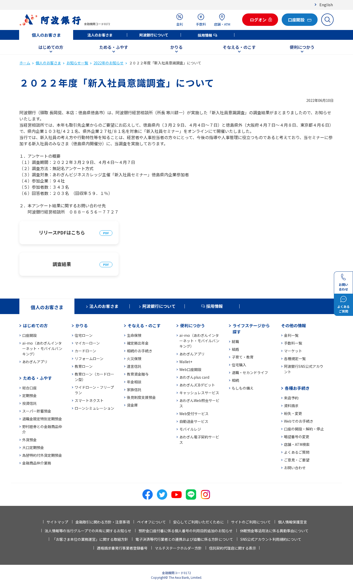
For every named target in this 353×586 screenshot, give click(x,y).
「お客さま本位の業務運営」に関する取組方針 (90, 539)
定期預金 (29, 395)
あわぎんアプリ (35, 361)
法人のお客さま (100, 34)
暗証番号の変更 (296, 436)
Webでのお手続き (298, 421)
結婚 (235, 349)
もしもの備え (243, 388)
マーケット (293, 350)
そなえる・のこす (239, 47)
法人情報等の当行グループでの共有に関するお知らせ (88, 530)
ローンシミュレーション (94, 408)
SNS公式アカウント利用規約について (270, 539)
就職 (235, 341)
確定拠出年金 (138, 343)
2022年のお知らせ (109, 62)
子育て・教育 (243, 357)
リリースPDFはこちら (62, 232)
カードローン (85, 350)
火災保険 (134, 358)
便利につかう (302, 47)
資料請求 (291, 405)
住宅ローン (84, 335)
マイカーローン (87, 343)
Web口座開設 (190, 369)
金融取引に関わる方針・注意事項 (102, 521)
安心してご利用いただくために (198, 521)
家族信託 (134, 389)
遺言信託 (134, 366)
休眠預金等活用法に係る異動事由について (274, 530)
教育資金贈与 (138, 374)
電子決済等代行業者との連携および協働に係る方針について (184, 539)
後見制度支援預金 (141, 397)
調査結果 (61, 264)
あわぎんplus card (194, 377)
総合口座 (29, 387)
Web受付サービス (194, 413)
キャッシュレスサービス (199, 392)
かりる (176, 47)
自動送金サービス (193, 421)
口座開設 (29, 335)
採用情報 (205, 35)
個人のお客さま (46, 35)
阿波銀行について (153, 34)
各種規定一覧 (295, 358)
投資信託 (29, 403)
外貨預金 (29, 439)
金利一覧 (291, 335)
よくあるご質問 (296, 452)
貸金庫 (132, 405)
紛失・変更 (293, 413)
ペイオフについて (151, 521)
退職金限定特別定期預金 (42, 418)
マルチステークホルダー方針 (178, 548)
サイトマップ (57, 521)
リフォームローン (89, 358)
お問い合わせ (295, 467)
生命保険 (134, 335)
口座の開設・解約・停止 (304, 428)
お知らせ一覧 (77, 62)
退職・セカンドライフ (250, 372)
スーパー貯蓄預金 (36, 411)
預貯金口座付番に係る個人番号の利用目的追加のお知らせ (186, 530)
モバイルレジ (190, 429)
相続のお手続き (139, 350)
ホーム (24, 62)
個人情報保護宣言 (292, 521)
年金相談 (134, 381)
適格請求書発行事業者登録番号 (122, 548)
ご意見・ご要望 (296, 459)
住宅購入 (239, 364)
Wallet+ (185, 361)
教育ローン (84, 366)
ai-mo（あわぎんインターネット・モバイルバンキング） (42, 348)
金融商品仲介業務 (36, 463)
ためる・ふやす (113, 47)
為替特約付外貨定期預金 (42, 455)
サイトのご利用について (251, 521)
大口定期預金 (33, 447)
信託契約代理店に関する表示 (232, 548)
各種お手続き (297, 388)
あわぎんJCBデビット (197, 384)
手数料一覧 (293, 343)
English (326, 4)
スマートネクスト (89, 400)
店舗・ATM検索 (297, 444)
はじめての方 (51, 47)
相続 (235, 380)
